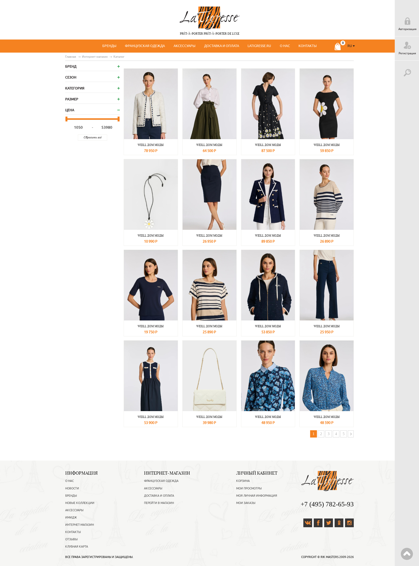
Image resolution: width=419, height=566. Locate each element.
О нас (285, 46)
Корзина (243, 481)
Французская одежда (145, 46)
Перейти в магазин (159, 503)
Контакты (307, 46)
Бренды (109, 46)
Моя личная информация (256, 496)
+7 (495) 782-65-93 (327, 504)
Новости (72, 488)
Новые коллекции (79, 503)
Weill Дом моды (151, 145)
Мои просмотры (249, 488)
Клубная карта (76, 547)
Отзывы (71, 539)
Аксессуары (184, 46)
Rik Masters (329, 557)
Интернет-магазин (79, 525)
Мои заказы (245, 503)
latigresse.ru (259, 46)
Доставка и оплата (221, 46)
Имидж (71, 517)
